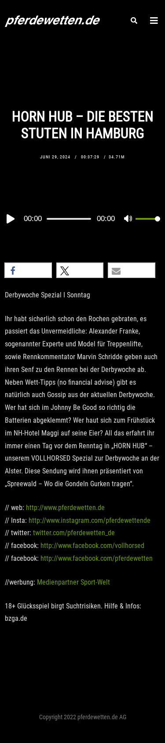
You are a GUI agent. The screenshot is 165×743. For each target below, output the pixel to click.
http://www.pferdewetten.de (65, 507)
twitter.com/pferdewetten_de (74, 533)
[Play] (9, 219)
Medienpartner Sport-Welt (73, 582)
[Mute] (128, 219)
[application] (82, 218)
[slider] (148, 226)
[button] (28, 270)
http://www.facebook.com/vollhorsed (92, 545)
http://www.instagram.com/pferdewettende (89, 520)
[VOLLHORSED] (52, 19)
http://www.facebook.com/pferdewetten (96, 558)
